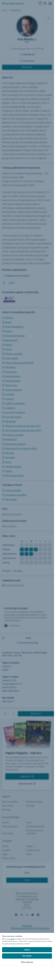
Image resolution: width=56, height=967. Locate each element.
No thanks (27, 956)
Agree (27, 950)
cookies (11, 939)
